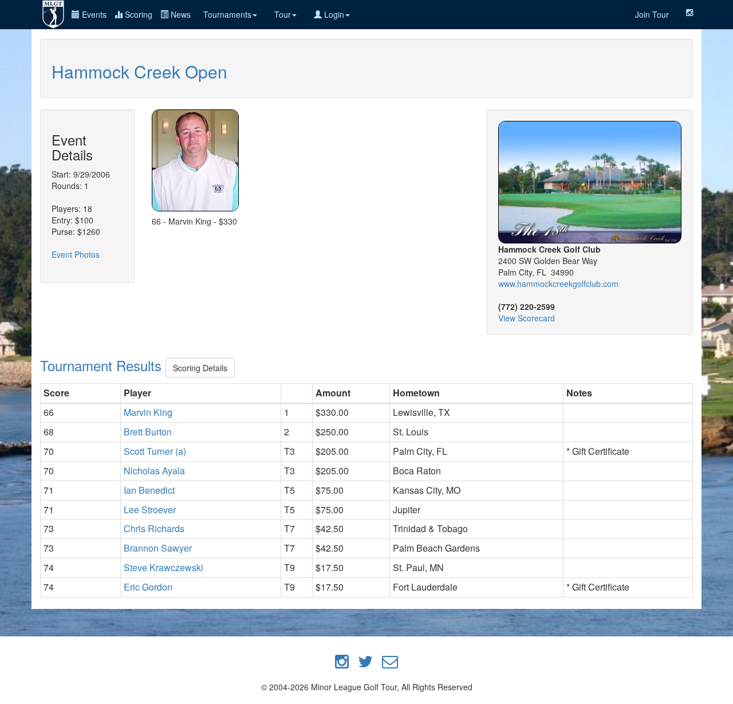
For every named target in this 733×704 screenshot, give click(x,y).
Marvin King (148, 412)
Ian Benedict (149, 490)
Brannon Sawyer (158, 547)
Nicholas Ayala (154, 470)
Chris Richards (154, 528)
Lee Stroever (150, 509)
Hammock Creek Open (139, 71)
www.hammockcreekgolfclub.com (558, 283)
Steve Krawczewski (163, 567)
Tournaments (227, 14)
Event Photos (76, 254)
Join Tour (652, 14)
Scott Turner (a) (155, 451)
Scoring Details (200, 367)
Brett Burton (148, 431)
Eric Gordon (148, 586)
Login (333, 14)
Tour (282, 14)
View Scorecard (526, 318)
